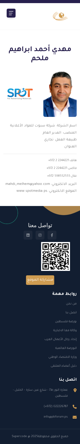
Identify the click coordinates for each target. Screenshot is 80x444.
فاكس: (72, 168)
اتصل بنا (71, 312)
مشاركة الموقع (40, 280)
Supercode (19, 436)
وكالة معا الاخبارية (65, 330)
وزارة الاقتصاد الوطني (62, 357)
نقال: (73, 176)
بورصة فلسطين (66, 321)
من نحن (71, 304)
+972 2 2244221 (58, 160)
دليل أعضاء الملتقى (64, 366)
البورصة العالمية (66, 348)
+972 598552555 (58, 176)
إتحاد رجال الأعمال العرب (60, 339)
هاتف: (73, 160)
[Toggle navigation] (11, 13)
